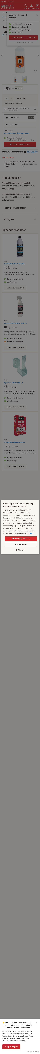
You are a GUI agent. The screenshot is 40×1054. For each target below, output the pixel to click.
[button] (20, 550)
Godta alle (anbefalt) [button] (21, 539)
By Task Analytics (33, 1051)
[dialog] (20, 527)
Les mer (30, 533)
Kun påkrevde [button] (21, 545)
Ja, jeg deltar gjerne (11, 1047)
